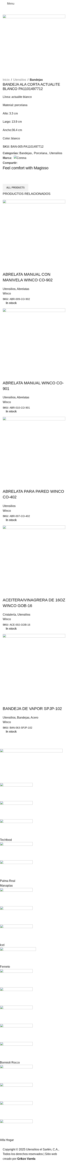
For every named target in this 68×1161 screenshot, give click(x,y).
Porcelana (40, 153)
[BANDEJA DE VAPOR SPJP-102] (34, 665)
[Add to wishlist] (26, 267)
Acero (34, 717)
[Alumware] (31, 945)
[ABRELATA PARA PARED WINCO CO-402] (34, 448)
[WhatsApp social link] (28, 162)
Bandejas (36, 79)
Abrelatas (23, 288)
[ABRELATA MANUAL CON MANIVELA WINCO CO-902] (34, 231)
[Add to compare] (17, 267)
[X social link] (24, 162)
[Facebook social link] (19, 162)
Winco (7, 293)
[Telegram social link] (32, 162)
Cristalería (9, 614)
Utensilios (19, 79)
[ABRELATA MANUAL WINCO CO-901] (34, 339)
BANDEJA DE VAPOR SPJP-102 (32, 708)
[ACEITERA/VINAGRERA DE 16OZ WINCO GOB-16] (34, 556)
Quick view (7, 267)
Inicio (6, 79)
